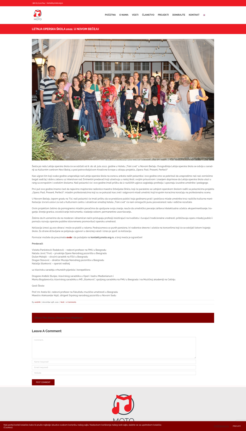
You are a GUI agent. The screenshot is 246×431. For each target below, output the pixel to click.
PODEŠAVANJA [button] (221, 426)
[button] (210, 14)
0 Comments (71, 302)
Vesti (62, 302)
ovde (69, 237)
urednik (37, 302)
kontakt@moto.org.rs (55, 3)
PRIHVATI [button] (237, 426)
